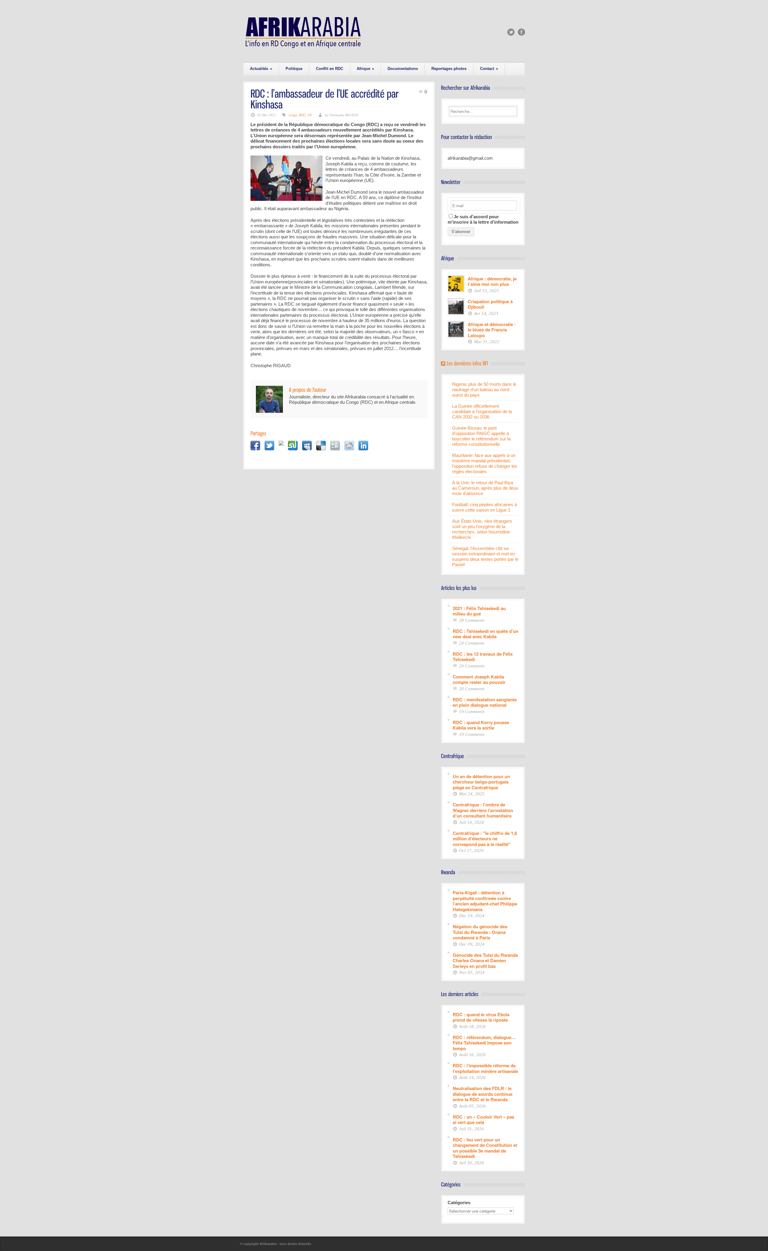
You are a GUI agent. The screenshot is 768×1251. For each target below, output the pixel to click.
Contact (489, 68)
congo (293, 115)
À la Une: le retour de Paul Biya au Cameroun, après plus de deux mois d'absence (485, 488)
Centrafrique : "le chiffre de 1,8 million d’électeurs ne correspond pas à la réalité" (485, 838)
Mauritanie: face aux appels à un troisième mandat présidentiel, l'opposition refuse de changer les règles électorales (484, 463)
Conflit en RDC (329, 68)
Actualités (261, 68)
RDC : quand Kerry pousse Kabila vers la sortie (481, 725)
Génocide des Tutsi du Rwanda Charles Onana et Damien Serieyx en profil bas (485, 960)
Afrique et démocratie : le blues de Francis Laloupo (492, 329)
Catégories (459, 1202)
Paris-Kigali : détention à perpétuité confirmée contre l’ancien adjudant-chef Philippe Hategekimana (485, 900)
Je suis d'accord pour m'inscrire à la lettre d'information (483, 219)
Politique (294, 68)
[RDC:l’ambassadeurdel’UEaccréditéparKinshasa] (325, 98)
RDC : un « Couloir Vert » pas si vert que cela (483, 1119)
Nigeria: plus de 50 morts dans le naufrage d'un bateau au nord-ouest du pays (484, 389)
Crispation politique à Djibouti (490, 304)
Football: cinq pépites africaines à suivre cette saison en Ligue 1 (484, 507)
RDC (302, 115)
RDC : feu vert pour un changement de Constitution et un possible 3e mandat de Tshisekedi (485, 1147)
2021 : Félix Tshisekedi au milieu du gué (479, 611)
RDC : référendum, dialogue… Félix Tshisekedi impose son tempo (484, 1042)
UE (310, 115)
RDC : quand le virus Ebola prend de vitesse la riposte (481, 1017)
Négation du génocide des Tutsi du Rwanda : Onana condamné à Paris (480, 932)
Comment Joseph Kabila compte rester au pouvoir (479, 679)
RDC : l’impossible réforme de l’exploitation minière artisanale (485, 1068)
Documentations (403, 68)
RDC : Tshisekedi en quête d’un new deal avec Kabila (485, 633)
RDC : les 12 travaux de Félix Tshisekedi (483, 656)
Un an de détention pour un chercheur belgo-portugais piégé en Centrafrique (481, 781)
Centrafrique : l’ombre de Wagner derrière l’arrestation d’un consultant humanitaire (483, 810)
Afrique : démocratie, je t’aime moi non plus (492, 281)
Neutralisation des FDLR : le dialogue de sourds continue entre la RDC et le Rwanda (482, 1093)
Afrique (365, 68)
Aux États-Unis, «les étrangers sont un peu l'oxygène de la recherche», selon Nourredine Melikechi (482, 529)
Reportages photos (448, 68)
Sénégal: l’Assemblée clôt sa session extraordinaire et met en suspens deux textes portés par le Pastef (485, 556)
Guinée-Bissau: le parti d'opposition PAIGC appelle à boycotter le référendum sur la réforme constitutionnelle (481, 436)
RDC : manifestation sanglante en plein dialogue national (485, 702)
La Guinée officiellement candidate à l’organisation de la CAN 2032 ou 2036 (482, 411)
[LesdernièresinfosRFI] (467, 363)
